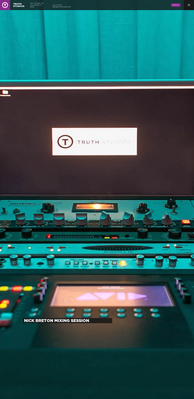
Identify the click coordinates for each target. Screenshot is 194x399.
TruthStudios (18, 5)
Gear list (176, 5)
